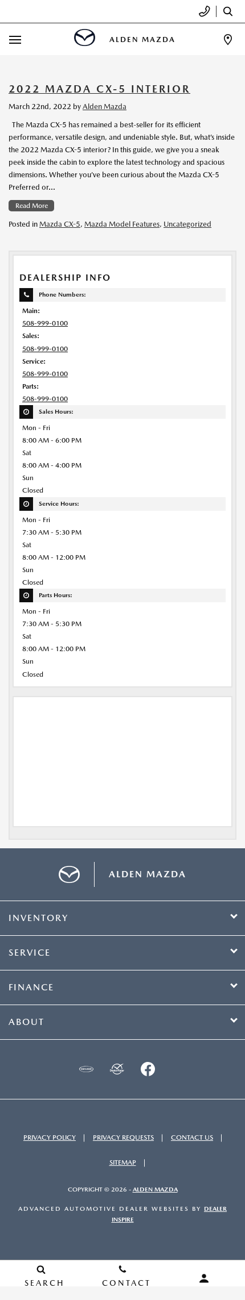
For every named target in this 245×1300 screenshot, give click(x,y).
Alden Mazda (104, 106)
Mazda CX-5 (59, 224)
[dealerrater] (116, 1069)
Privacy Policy (49, 1137)
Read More (31, 206)
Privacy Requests (123, 1137)
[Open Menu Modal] (15, 39)
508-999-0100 (45, 323)
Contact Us (192, 1137)
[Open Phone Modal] (205, 11)
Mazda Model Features (122, 224)
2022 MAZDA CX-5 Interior (99, 89)
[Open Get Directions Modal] (227, 39)
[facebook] (147, 1069)
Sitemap (122, 1162)
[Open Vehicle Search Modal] (231, 11)
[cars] (86, 1069)
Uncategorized (187, 224)
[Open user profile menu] (204, 1278)
